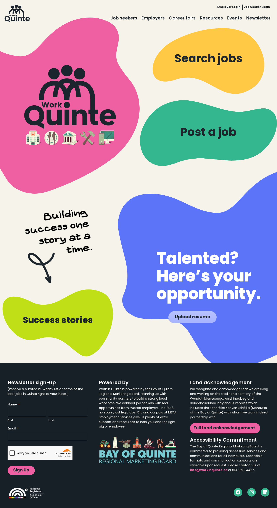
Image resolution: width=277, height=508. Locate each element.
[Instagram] (251, 492)
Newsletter (258, 18)
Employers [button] (153, 18)
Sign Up (21, 470)
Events (234, 18)
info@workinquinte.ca (208, 470)
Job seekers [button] (123, 18)
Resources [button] (211, 18)
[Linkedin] (265, 492)
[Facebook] (238, 492)
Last (51, 420)
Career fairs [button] (182, 18)
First (10, 420)
